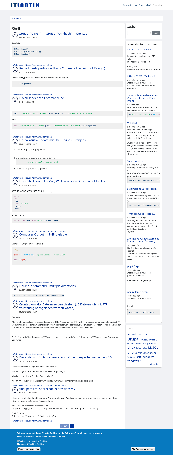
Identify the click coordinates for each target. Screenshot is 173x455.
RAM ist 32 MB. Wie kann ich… (143, 76)
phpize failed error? (137, 292)
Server (138, 352)
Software (131, 357)
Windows (148, 357)
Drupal (133, 339)
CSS (148, 334)
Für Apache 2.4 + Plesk (139, 49)
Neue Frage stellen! (142, 5)
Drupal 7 (144, 339)
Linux (131, 347)
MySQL (153, 347)
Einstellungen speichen (28, 449)
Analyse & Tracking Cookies (31, 444)
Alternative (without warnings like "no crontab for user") (143, 240)
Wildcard (132, 123)
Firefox (138, 343)
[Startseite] (26, 5)
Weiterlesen (18, 65)
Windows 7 (134, 361)
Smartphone (149, 352)
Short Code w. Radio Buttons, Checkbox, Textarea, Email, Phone (142, 98)
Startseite (127, 5)
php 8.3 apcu (134, 266)
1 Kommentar (31, 231)
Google (146, 343)
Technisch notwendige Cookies (33, 441)
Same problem (135, 161)
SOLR (139, 357)
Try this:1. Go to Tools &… (141, 213)
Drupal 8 (153, 339)
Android (132, 334)
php (130, 352)
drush (130, 343)
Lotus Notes (141, 348)
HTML (154, 343)
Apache (142, 334)
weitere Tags (154, 364)
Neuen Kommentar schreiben (38, 65)
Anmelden (157, 5)
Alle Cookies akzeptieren (143, 449)
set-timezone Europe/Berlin (142, 188)
